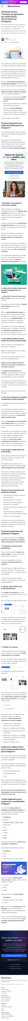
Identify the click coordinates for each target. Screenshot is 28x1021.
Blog (2, 1008)
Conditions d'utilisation (6, 1014)
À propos (3, 1005)
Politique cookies (5, 1018)
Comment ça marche (6, 991)
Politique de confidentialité (7, 1016)
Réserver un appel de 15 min (15, 172)
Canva (5, 830)
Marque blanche (5, 989)
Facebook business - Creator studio (13, 822)
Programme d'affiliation (6, 1006)
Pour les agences (5, 1000)
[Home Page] (14, 6)
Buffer (5, 837)
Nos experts (4, 993)
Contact (3, 1010)
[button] (14, 959)
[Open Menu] (2, 6)
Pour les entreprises (6, 997)
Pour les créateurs (5, 999)
